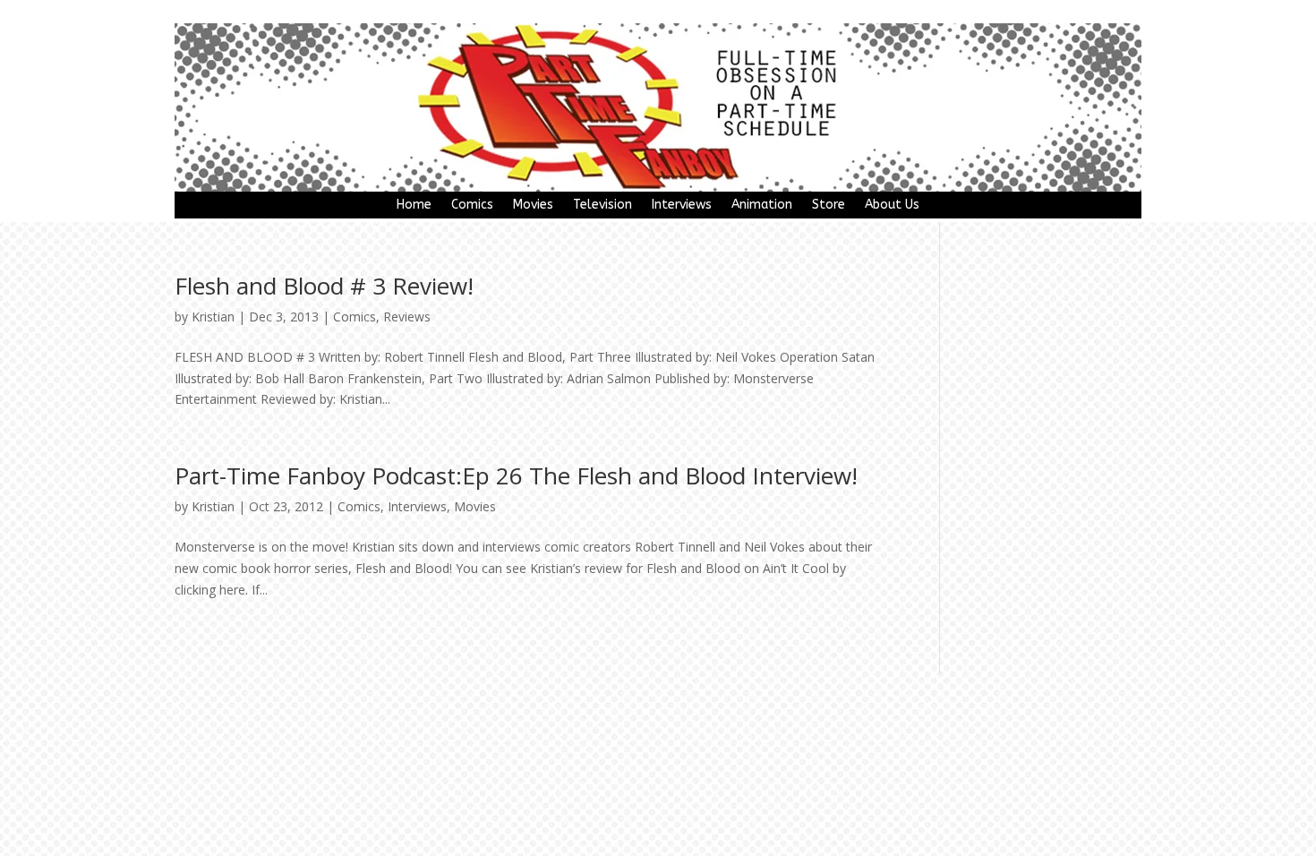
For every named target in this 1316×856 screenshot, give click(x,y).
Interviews (682, 205)
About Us (892, 205)
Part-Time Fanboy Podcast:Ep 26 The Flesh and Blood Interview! (516, 475)
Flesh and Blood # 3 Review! (324, 286)
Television (602, 205)
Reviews (407, 316)
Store (828, 205)
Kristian (213, 316)
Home (414, 205)
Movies (533, 205)
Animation (761, 205)
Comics (472, 205)
